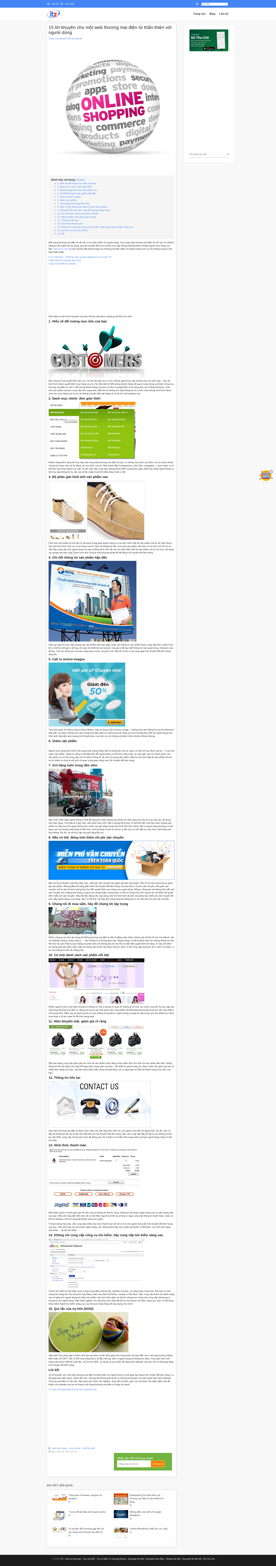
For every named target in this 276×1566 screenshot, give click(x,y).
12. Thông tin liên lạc (67, 220)
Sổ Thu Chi (209, 1559)
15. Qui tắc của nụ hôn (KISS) (72, 230)
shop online (74, 1448)
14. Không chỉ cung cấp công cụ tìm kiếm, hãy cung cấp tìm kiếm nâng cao (95, 227)
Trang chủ (199, 13)
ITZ (61, 1559)
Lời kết (60, 233)
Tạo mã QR (89, 1559)
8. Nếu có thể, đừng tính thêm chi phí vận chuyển (82, 207)
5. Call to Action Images (69, 196)
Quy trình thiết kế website (63, 263)
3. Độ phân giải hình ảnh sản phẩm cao (77, 190)
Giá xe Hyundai (73, 1559)
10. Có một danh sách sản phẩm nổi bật (77, 213)
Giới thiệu (69, 4)
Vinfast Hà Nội (173, 1559)
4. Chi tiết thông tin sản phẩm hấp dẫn (76, 193)
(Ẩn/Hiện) (80, 180)
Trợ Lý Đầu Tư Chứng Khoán (111, 1559)
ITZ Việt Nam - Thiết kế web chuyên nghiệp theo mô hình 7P (80, 257)
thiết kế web (89, 1448)
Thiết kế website (74, 38)
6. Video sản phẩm (66, 200)
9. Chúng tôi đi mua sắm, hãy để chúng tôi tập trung (83, 210)
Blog (212, 13)
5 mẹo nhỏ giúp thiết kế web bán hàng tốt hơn (73, 1389)
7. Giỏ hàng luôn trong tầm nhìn (73, 203)
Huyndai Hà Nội (136, 1559)
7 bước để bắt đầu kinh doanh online (87, 1512)
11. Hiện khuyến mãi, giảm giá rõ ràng (76, 217)
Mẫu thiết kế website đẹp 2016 (65, 260)
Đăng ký (158, 1463)
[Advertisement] (111, 287)
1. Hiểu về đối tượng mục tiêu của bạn (76, 183)
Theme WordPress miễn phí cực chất (148, 1528)
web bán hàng (59, 1448)
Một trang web (61, 249)
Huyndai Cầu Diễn (155, 1559)
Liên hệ (54, 4)
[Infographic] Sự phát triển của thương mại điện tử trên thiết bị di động (146, 1498)
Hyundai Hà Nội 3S (191, 1559)
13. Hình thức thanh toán (70, 223)
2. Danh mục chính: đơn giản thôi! (74, 186)
